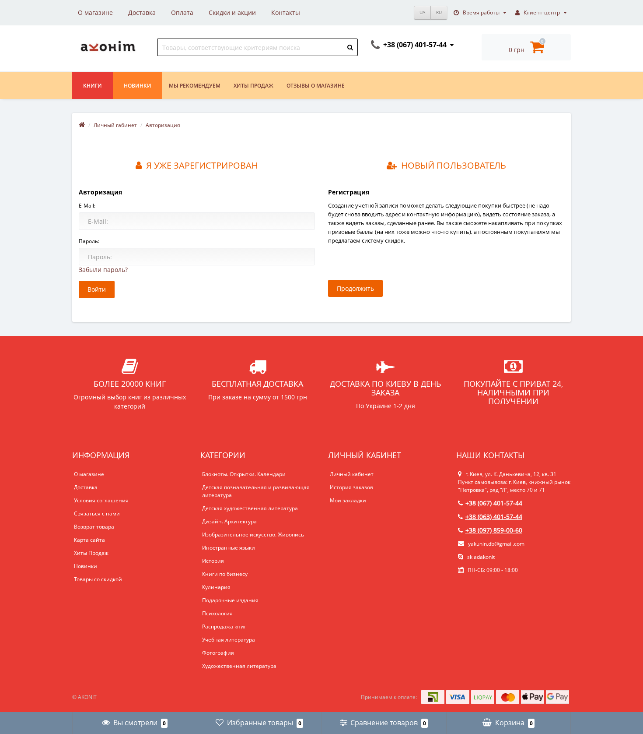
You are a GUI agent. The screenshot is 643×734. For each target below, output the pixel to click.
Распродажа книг (224, 626)
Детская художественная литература (250, 508)
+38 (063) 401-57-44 (493, 516)
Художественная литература (239, 666)
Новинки (137, 85)
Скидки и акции (232, 12)
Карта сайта (89, 539)
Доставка (142, 12)
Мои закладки (348, 500)
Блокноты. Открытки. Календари (244, 474)
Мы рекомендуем (194, 85)
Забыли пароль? (103, 269)
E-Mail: (87, 205)
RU (439, 12)
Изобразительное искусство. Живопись (253, 534)
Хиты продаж (253, 85)
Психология (217, 613)
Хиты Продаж (91, 553)
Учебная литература (228, 639)
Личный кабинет (352, 474)
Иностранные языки (228, 547)
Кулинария (216, 587)
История (213, 561)
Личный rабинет (115, 125)
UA (422, 12)
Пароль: (89, 241)
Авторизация (163, 125)
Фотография (218, 652)
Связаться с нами (97, 513)
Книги (92, 85)
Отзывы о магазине (316, 85)
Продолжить (355, 288)
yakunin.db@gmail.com (496, 543)
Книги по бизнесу (225, 574)
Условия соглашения (101, 500)
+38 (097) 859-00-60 (493, 530)
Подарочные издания (230, 600)
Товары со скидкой (98, 579)
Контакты (285, 12)
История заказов (351, 487)
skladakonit (480, 557)
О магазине (95, 12)
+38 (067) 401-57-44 (493, 503)
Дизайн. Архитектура (229, 521)
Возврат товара (94, 526)
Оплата (182, 12)
